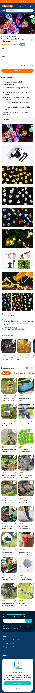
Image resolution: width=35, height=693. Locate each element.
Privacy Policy (24, 626)
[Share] (32, 40)
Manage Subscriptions (9, 647)
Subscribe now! (23, 1)
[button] (32, 65)
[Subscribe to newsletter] (28, 621)
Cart (31, 6)
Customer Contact (8, 643)
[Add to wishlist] (32, 16)
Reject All (17, 688)
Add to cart (17, 70)
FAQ (4, 650)
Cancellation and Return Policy (12, 640)
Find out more (7, 317)
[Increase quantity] (13, 65)
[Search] (31, 10)
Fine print (6, 119)
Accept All (17, 683)
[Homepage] (8, 6)
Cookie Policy (18, 679)
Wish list (25, 6)
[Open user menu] (20, 6)
